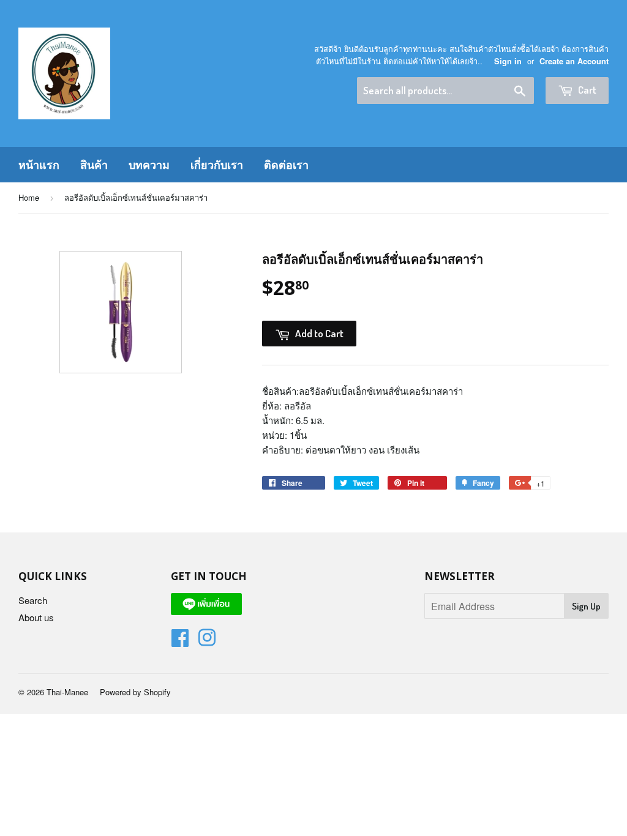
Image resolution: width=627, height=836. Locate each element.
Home (28, 197)
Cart (586, 89)
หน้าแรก (38, 164)
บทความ (149, 164)
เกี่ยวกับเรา (216, 164)
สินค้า (94, 164)
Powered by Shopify (135, 692)
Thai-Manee (67, 692)
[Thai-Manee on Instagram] (207, 641)
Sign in (508, 61)
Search (32, 600)
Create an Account (574, 61)
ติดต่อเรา (286, 164)
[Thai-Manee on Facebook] (180, 641)
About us (36, 617)
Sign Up (586, 606)
